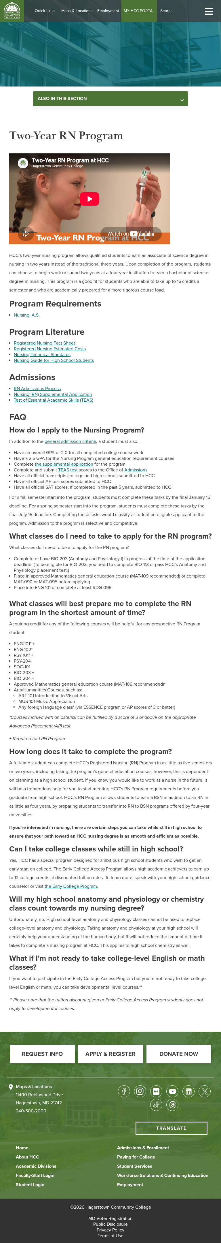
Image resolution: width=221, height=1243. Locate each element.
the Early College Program (71, 886)
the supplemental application (64, 464)
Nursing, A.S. (27, 315)
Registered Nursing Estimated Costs (50, 349)
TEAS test (68, 470)
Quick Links (45, 10)
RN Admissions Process (37, 389)
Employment (108, 10)
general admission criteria (70, 441)
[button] (209, 11)
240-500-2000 (31, 1111)
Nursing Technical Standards (42, 355)
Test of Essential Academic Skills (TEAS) (53, 400)
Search (166, 10)
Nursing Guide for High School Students (54, 360)
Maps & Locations (77, 10)
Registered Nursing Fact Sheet (44, 343)
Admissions (135, 470)
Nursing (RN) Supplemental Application (53, 394)
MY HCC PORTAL (139, 10)
